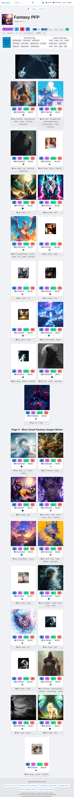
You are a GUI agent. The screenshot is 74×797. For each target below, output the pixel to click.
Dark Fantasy (30, 168)
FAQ (13, 785)
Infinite (44, 29)
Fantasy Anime (50, 126)
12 (40, 412)
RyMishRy (55, 466)
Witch (55, 298)
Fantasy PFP (42, 9)
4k (16, 33)
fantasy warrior (53, 43)
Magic (59, 603)
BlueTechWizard (55, 335)
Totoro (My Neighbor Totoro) (51, 121)
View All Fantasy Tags (6, 42)
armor (55, 46)
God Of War (19, 119)
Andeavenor (55, 294)
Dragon (14, 256)
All (3, 33)
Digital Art (45, 561)
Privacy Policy (21, 785)
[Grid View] (35, 29)
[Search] (33, 2)
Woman (52, 168)
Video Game (29, 121)
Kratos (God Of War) (29, 119)
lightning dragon (17, 40)
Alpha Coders (5, 2)
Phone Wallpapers (28, 33)
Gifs (44, 33)
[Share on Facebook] (28, 29)
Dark (24, 168)
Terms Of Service (33, 785)
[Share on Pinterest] (22, 29)
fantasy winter (26, 40)
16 (27, 288)
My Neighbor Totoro (55, 119)
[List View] (39, 29)
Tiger (28, 514)
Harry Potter (47, 603)
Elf (28, 298)
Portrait (58, 514)
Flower (49, 517)
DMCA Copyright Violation (27, 789)
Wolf (56, 212)
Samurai (28, 732)
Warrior (16, 121)
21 (54, 244)
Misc (61, 40)
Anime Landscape (49, 339)
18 (27, 202)
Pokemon (31, 254)
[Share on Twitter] (17, 29)
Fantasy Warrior (23, 124)
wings (60, 46)
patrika (55, 377)
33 (27, 109)
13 (27, 329)
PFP (39, 33)
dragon (56, 40)
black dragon (16, 43)
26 (27, 678)
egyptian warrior (34, 43)
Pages (50, 29)
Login (64, 2)
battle (65, 46)
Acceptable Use (44, 785)
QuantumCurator (28, 466)
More (61, 29)
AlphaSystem (55, 164)
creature (67, 40)
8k (20, 33)
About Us (7, 785)
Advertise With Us (64, 785)
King (52, 559)
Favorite (8, 29)
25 (27, 158)
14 (54, 371)
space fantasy (35, 40)
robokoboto (29, 115)
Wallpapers (10, 33)
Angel (28, 339)
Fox (28, 212)
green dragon (25, 43)
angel (50, 46)
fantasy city (16, 46)
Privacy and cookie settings (46, 789)
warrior (51, 40)
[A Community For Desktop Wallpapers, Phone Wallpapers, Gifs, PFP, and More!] (28, 9)
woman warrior (62, 43)
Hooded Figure (23, 171)
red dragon (43, 43)
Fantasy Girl (59, 168)
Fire (19, 256)
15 (54, 504)
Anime (46, 119)
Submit (49, 2)
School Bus (50, 470)
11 (27, 460)
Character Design (51, 691)
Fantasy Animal (25, 46)
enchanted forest (34, 46)
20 (54, 158)
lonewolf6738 (28, 208)
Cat (28, 647)
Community (57, 2)
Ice (25, 470)
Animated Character (47, 124)
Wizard (53, 605)
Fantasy (34, 9)
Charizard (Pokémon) (22, 254)
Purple (52, 514)
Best (56, 29)
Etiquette (54, 785)
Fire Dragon (31, 256)
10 (27, 504)
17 (54, 202)
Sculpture (23, 473)
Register (69, 2)
